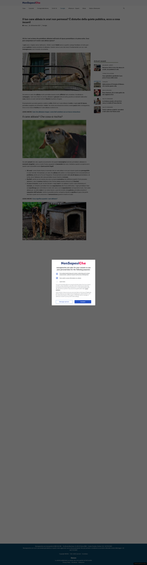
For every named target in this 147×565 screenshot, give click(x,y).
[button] (73, 282)
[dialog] (73, 282)
